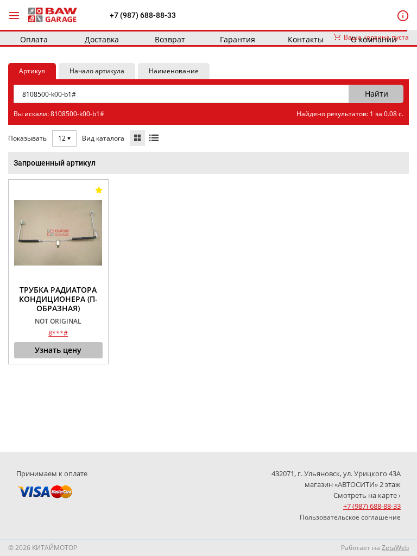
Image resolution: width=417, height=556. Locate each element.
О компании (373, 39)
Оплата (34, 39)
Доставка (102, 39)
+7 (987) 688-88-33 (143, 15)
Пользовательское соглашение (350, 517)
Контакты (306, 39)
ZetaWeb (395, 547)
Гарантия (237, 39)
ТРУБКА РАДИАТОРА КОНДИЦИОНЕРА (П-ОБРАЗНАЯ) (58, 299)
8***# (58, 333)
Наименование (174, 70)
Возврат (170, 39)
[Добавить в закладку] (99, 190)
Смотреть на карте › (367, 495)
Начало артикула (97, 70)
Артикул (32, 70)
